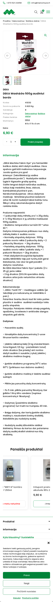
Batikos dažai (32, 21)
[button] (48, 542)
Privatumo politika (30, 598)
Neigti (26, 583)
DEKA (27, 120)
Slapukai (17, 598)
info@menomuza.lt (40, 2)
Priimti (27, 575)
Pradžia (6, 21)
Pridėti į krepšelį (35, 142)
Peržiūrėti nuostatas (26, 591)
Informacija (11, 155)
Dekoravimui (18, 21)
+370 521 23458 (13, 2)
